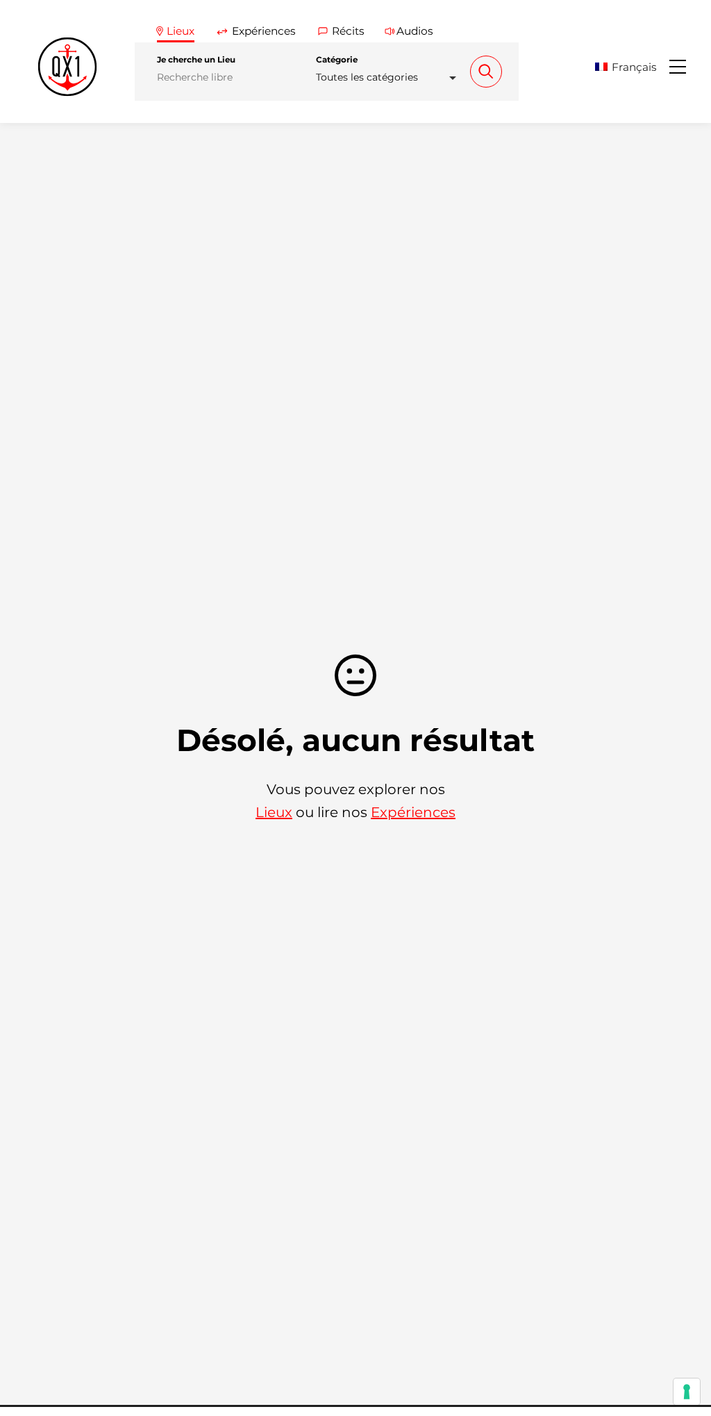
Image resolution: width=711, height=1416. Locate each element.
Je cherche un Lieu (196, 60)
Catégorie (337, 60)
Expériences (413, 812)
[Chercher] (486, 72)
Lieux (274, 812)
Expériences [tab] (264, 31)
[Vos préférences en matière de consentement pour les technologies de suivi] (687, 1391)
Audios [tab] (414, 31)
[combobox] (390, 77)
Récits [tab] (348, 31)
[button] (631, 67)
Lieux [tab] (180, 31)
